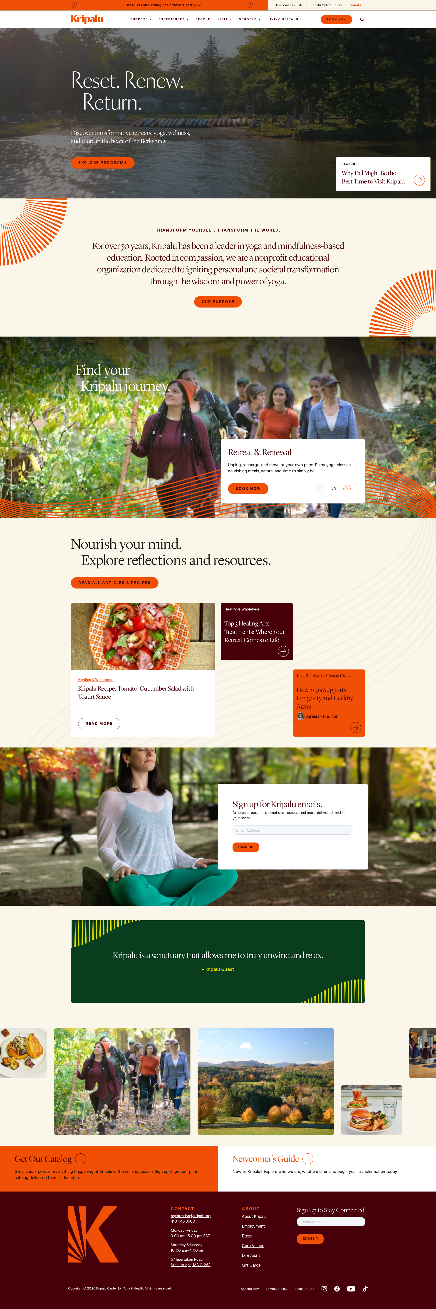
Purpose (139, 19)
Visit (223, 19)
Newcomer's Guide (289, 5)
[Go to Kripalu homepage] (93, 1234)
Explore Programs (102, 163)
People (203, 19)
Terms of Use (304, 1289)
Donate (355, 5)
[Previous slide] (319, 488)
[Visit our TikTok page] (365, 1289)
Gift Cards (251, 1265)
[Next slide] (347, 488)
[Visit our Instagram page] (324, 1289)
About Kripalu (254, 1216)
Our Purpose (218, 301)
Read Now (192, 5)
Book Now (336, 19)
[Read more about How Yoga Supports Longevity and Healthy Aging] (356, 727)
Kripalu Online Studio (326, 5)
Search (360, 19)
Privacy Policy (276, 1289)
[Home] (87, 17)
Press (247, 1235)
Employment (253, 1226)
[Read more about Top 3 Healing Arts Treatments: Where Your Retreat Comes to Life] (284, 651)
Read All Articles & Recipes (114, 582)
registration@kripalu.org (191, 1216)
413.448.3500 (183, 1221)
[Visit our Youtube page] (351, 1289)
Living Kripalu (283, 19)
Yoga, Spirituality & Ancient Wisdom (326, 675)
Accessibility (250, 1289)
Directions (251, 1255)
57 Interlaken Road (187, 1259)
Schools (248, 19)
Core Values (253, 1245)
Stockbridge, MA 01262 (191, 1265)
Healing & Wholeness (96, 679)
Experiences (172, 19)
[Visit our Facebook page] (337, 1289)
